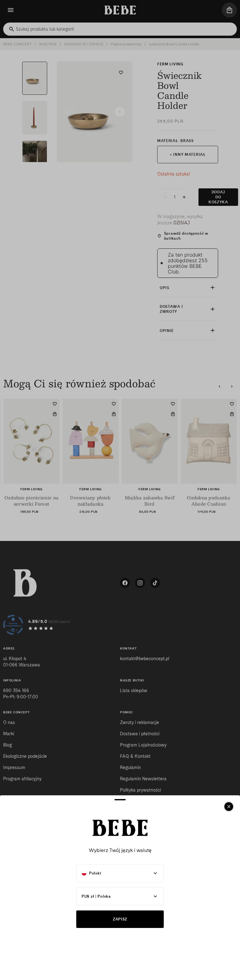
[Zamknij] (229, 807)
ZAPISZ (120, 919)
